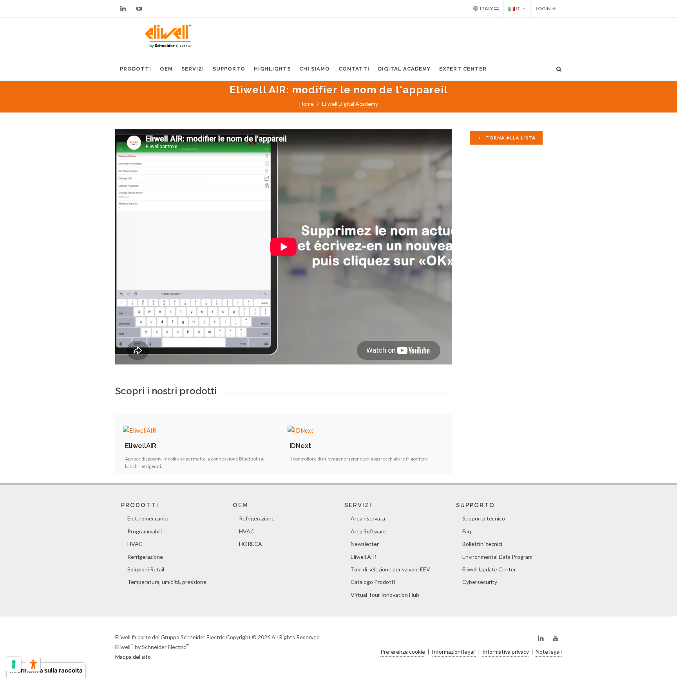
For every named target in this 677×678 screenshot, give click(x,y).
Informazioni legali (454, 651)
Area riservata (368, 518)
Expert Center (463, 69)
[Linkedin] (123, 8)
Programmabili (144, 531)
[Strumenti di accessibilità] (33, 664)
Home (306, 103)
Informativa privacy (505, 651)
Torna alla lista (510, 138)
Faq (466, 531)
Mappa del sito (133, 656)
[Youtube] (139, 8)
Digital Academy (404, 69)
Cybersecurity (479, 581)
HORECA (250, 543)
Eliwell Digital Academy (350, 103)
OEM (166, 69)
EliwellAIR (140, 446)
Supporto (229, 69)
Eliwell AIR (364, 556)
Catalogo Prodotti (373, 581)
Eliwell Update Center (489, 569)
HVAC (135, 543)
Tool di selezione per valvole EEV (390, 569)
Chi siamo (314, 69)
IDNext (300, 446)
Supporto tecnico (483, 518)
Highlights (272, 69)
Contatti (353, 69)
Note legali (549, 651)
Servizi (192, 69)
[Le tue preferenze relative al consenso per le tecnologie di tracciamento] (13, 664)
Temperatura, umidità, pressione (166, 581)
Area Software (368, 531)
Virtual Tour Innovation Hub (385, 594)
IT (518, 8)
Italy (486, 8)
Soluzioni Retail (145, 569)
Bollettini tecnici (482, 543)
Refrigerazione (145, 556)
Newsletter (365, 543)
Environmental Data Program (497, 556)
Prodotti (135, 69)
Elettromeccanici (147, 518)
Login (543, 8)
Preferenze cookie (402, 651)
